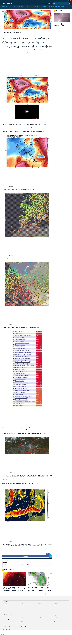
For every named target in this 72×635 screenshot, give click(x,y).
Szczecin (39, 607)
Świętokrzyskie (7, 621)
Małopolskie (56, 615)
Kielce (22, 609)
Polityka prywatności (45, 598)
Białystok (39, 605)
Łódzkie (22, 617)
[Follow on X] (69, 1)
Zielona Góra (56, 607)
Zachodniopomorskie (41, 619)
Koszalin (22, 607)
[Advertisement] (27, 60)
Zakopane (6, 611)
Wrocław (39, 603)
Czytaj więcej (23, 594)
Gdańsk (6, 605)
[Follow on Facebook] (68, 1)
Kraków (22, 603)
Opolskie (55, 621)
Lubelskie (55, 617)
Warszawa (6, 603)
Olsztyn (55, 605)
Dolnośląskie (7, 617)
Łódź (5, 609)
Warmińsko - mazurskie (58, 619)
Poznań (55, 603)
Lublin (39, 609)
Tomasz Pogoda (24, 626)
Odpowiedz (5, 565)
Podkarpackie (7, 619)
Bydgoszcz (6, 607)
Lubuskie (39, 621)
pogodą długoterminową (8, 41)
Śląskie (22, 615)
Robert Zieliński (7, 626)
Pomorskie (39, 617)
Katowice (56, 609)
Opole (22, 611)
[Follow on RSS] (70, 1)
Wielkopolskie (40, 615)
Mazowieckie (7, 615)
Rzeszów (22, 605)
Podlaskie (22, 621)
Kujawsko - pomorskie (25, 619)
